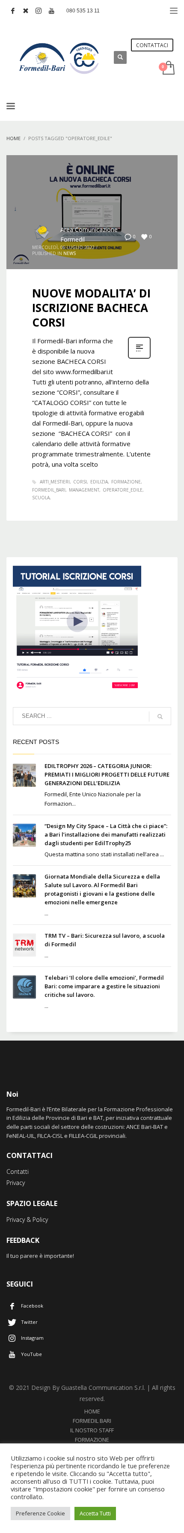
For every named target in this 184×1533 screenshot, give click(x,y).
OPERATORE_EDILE (122, 490)
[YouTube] (51, 10)
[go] (160, 717)
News (69, 253)
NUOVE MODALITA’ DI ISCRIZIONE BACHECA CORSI (91, 307)
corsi (80, 482)
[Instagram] (38, 10)
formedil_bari (48, 490)
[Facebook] (12, 10)
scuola (41, 498)
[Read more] (139, 358)
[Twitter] (25, 10)
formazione (126, 482)
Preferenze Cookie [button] (40, 1513)
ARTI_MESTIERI (55, 482)
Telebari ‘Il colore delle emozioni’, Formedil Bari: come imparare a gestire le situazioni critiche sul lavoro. (104, 986)
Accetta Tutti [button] (95, 1513)
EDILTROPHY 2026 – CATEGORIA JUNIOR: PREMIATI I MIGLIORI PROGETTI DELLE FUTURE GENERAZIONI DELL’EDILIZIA (107, 774)
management (84, 490)
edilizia (99, 482)
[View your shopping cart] (168, 68)
